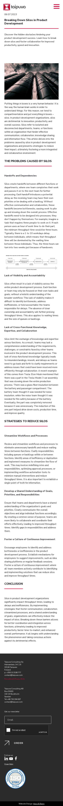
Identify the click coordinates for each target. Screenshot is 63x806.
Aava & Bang (38, 803)
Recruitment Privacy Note (14, 679)
